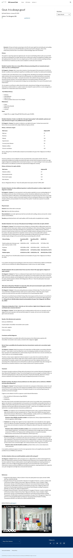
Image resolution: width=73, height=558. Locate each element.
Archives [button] (33, 2)
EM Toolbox (28, 2)
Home (22, 2)
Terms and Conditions (6, 550)
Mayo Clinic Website (8, 541)
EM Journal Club (13, 2)
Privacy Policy (14, 550)
